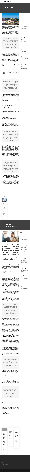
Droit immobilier (23, 41)
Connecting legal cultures (24, 239)
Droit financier (23, 35)
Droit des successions (24, 251)
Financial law (22, 264)
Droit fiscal (22, 37)
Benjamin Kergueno (8, 226)
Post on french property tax (24, 55)
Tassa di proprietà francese (24, 68)
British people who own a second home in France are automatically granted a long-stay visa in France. (4, 439)
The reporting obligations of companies (4, 214)
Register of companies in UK (4, 206)
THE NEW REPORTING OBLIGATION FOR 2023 (10, 433)
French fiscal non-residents (24, 48)
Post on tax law (23, 62)
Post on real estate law (24, 278)
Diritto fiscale (23, 30)
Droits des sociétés (23, 262)
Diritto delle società (23, 28)
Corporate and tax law (24, 24)
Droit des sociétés (23, 249)
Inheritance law (23, 51)
